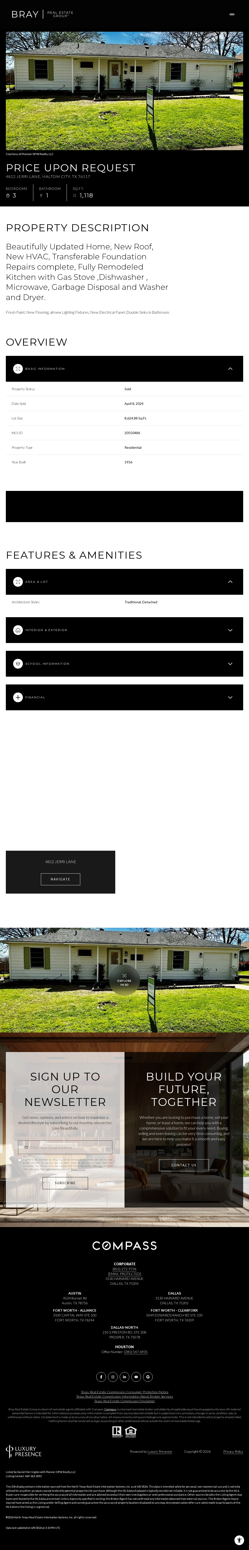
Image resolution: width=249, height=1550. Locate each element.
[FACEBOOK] (101, 1377)
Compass (110, 1409)
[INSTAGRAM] (113, 1377)
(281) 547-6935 (136, 1352)
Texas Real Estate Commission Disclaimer (124, 1401)
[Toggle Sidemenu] (232, 14)
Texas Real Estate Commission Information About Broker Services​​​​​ (124, 1396)
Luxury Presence (160, 1451)
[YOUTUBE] (136, 1377)
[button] (184, 1165)
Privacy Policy (78, 1169)
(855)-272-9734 (124, 1269)
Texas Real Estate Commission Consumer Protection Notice (125, 1392)
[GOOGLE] (148, 1377)
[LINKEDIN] (124, 1377)
